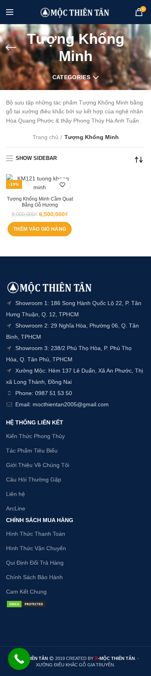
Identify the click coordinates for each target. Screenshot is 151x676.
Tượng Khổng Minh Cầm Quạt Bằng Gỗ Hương (40, 202)
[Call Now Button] (19, 659)
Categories (71, 77)
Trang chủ (45, 137)
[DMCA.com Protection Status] (26, 603)
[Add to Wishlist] (63, 185)
